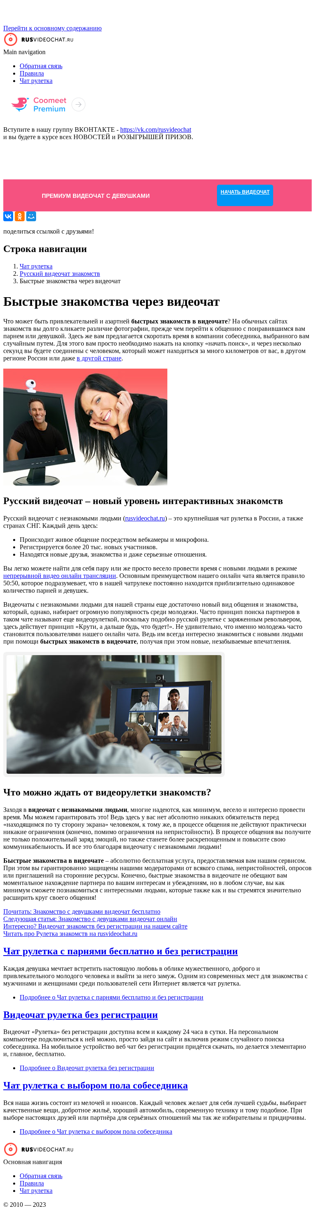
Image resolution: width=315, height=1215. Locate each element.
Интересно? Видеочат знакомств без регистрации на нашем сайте (95, 926)
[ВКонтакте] (8, 216)
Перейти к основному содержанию (52, 28)
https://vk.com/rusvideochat (155, 129)
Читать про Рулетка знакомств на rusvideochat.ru (70, 933)
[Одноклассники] (20, 216)
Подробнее (111, 997)
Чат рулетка (36, 80)
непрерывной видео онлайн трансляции (59, 575)
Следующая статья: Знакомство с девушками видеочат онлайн (90, 918)
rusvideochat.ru (145, 518)
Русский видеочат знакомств (60, 273)
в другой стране (99, 358)
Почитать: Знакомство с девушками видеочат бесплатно (81, 911)
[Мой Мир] (31, 216)
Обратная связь (41, 65)
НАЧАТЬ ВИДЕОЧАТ (245, 160)
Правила (32, 73)
